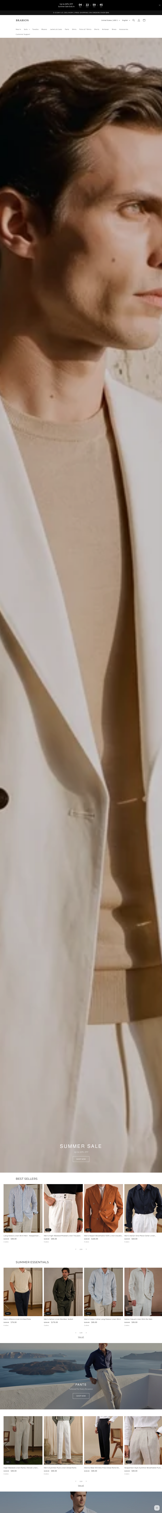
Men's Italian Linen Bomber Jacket (58, 1319)
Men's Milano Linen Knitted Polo (17, 1319)
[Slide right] (86, 1249)
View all (81, 1337)
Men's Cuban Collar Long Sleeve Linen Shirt (102, 1319)
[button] (27, 29)
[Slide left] (75, 1249)
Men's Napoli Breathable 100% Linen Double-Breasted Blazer (103, 1236)
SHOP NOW (81, 1159)
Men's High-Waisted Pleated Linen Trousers (62, 1235)
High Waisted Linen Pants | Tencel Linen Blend (20, 1468)
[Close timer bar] (160, 5)
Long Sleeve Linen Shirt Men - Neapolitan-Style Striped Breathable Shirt (21, 1236)
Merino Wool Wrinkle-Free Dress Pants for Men (101, 1468)
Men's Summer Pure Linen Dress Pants (60, 1468)
